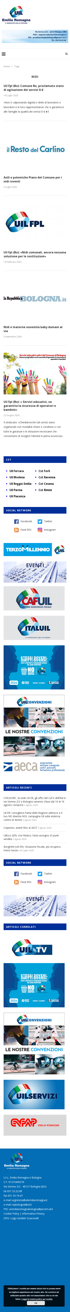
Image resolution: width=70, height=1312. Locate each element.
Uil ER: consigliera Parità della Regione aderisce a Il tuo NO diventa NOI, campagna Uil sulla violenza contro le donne (33, 816)
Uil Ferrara (17, 471)
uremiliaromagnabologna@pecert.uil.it (31, 1209)
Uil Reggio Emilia (20, 483)
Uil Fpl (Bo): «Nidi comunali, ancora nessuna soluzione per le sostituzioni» (35, 254)
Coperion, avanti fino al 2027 (20, 827)
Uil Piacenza (17, 496)
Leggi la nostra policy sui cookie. (37, 1299)
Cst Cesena (46, 483)
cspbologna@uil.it (21, 1204)
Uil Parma (16, 490)
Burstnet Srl (39, 1306)
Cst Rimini (45, 490)
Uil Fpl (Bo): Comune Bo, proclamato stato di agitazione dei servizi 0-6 (34, 88)
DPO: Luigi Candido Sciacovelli (21, 1218)
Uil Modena (17, 477)
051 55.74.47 (15, 1195)
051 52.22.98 (14, 1191)
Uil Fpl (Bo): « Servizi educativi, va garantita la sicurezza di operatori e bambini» (30, 406)
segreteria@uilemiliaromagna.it (29, 1200)
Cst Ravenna (47, 477)
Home (7, 66)
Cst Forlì (44, 471)
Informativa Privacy (33, 1213)
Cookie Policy (11, 1213)
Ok (35, 1303)
